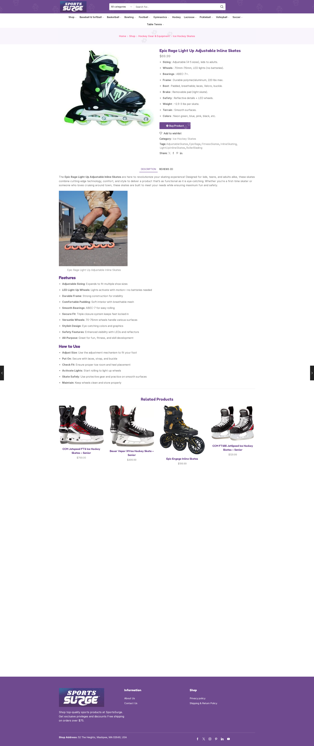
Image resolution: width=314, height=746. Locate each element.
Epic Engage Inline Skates (182, 458)
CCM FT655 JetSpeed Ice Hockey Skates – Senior (232, 447)
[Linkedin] (222, 739)
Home (122, 36)
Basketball (113, 17)
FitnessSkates (210, 144)
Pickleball (205, 17)
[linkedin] (180, 153)
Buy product (176, 125)
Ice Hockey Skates (184, 36)
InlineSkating (228, 144)
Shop (71, 17)
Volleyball (221, 17)
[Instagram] (210, 739)
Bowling (129, 17)
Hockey (176, 17)
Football (143, 17)
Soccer (236, 17)
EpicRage (195, 144)
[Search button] (222, 6)
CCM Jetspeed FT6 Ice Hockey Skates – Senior (81, 450)
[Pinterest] (177, 153)
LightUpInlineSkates (172, 147)
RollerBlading (194, 147)
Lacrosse (189, 17)
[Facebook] (173, 153)
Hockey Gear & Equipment (154, 36)
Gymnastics (160, 17)
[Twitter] (169, 153)
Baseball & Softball (91, 17)
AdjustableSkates (177, 144)
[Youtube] (228, 739)
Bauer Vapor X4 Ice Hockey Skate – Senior (132, 453)
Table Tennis (154, 24)
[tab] (148, 169)
